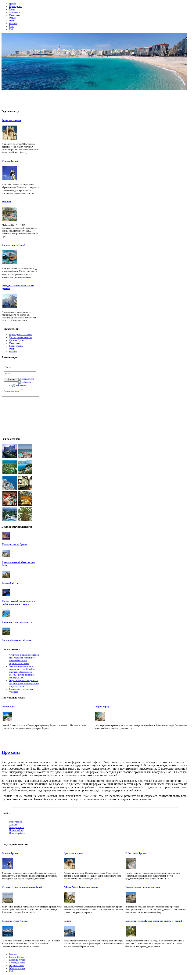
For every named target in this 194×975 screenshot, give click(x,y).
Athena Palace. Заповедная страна (81, 887)
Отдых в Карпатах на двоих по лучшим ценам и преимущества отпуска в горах (24, 683)
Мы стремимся (16, 827)
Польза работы (16, 830)
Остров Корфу (102, 706)
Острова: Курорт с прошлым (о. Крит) (22, 887)
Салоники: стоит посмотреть (17, 622)
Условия (13, 824)
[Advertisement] (94, 98)
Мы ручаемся (15, 821)
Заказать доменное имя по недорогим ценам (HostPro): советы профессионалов (22, 669)
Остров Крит (8, 706)
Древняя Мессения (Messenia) (17, 640)
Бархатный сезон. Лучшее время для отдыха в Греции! (153, 921)
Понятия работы (17, 833)
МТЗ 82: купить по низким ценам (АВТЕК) (21, 676)
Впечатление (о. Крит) (13, 245)
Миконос (6, 201)
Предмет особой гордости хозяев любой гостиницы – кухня (18, 602)
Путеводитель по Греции (14, 544)
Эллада (67, 921)
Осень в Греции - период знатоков (142, 887)
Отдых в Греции (10, 161)
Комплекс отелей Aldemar (15, 921)
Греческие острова (11, 120)
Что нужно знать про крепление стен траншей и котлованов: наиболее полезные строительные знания (24, 659)
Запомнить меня (11, 391)
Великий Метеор (10, 583)
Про (11, 752)
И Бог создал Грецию (136, 853)
